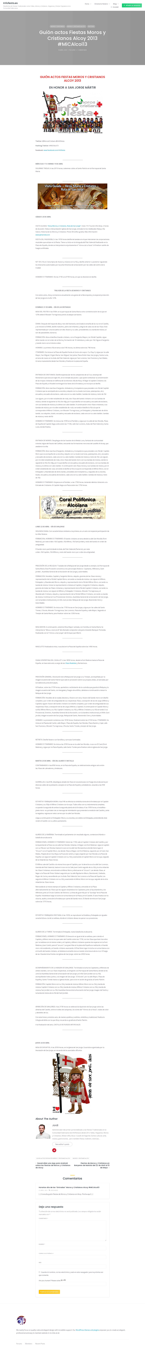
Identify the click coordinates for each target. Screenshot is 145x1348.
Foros (87, 4)
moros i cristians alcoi (81, 1158)
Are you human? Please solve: (50, 1280)
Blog (115, 4)
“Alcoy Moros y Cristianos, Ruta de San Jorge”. (64, 226)
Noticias (91, 26)
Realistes (71, 663)
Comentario (43, 1218)
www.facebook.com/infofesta (54, 150)
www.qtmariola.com (43, 235)
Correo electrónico (46, 1253)
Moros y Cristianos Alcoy (76, 26)
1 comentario (82, 50)
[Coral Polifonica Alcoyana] (72, 507)
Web (40, 1262)
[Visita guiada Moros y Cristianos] (72, 196)
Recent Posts (40, 1344)
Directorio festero (101, 4)
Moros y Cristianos (57, 26)
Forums (19, 1344)
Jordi (55, 1125)
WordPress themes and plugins (87, 1330)
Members (28, 1344)
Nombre (42, 1244)
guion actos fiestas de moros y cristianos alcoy (53, 1158)
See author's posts (62, 1144)
